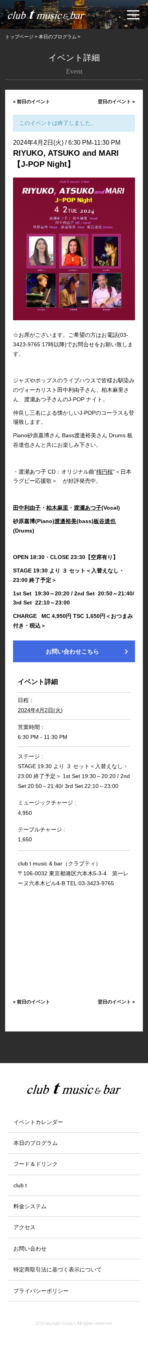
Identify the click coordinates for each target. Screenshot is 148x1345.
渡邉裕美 (65, 521)
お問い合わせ (30, 1248)
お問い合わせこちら (88, 651)
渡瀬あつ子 (87, 507)
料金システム (30, 1206)
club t (20, 1185)
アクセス (24, 1227)
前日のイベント (31, 101)
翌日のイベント (116, 101)
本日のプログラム (35, 1143)
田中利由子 (27, 507)
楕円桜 (104, 471)
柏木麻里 (57, 507)
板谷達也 (105, 521)
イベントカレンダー (38, 1122)
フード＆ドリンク (35, 1164)
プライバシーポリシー (41, 1291)
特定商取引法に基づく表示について (57, 1269)
